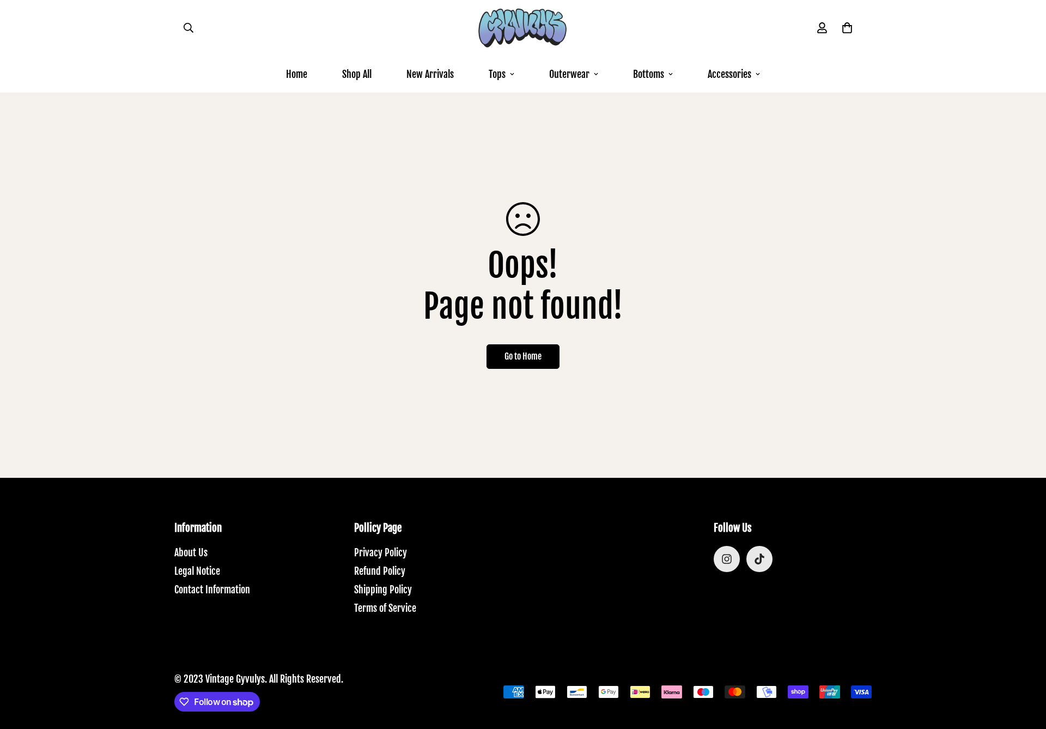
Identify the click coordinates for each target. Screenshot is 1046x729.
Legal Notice (197, 571)
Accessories (729, 74)
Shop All (357, 74)
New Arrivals (430, 74)
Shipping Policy (383, 590)
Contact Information (212, 590)
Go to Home (523, 356)
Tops (497, 74)
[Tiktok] (759, 559)
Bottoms (648, 74)
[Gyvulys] (523, 28)
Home (296, 74)
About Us (191, 552)
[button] (847, 27)
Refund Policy (379, 571)
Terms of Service (385, 608)
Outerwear (569, 74)
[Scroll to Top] (1024, 669)
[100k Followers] (727, 559)
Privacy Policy (380, 552)
